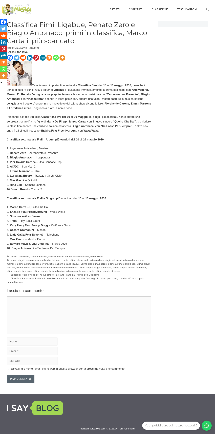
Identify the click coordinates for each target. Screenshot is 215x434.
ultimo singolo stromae (108, 271)
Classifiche (160, 9)
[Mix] (49, 58)
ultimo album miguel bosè (121, 263)
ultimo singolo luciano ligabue (49, 271)
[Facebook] (10, 58)
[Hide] (1, 82)
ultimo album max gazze (94, 263)
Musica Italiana (81, 256)
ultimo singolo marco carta (80, 271)
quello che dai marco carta (54, 260)
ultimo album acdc (79, 260)
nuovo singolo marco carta (25, 260)
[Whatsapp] (56, 58)
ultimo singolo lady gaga (19, 271)
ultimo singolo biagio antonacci (95, 267)
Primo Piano (96, 256)
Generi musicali (39, 256)
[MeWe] (43, 58)
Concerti (135, 9)
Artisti (115, 9)
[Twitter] (16, 58)
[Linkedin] (30, 58)
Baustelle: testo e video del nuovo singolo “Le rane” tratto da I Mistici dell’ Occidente (55, 274)
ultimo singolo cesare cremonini (129, 267)
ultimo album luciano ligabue (64, 263)
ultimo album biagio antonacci (106, 260)
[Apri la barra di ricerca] (207, 9)
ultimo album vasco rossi (64, 267)
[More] (62, 58)
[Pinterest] (36, 58)
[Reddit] (23, 58)
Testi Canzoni (187, 9)
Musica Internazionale (60, 256)
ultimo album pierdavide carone (33, 267)
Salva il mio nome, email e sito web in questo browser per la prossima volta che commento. (67, 368)
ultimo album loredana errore (32, 263)
